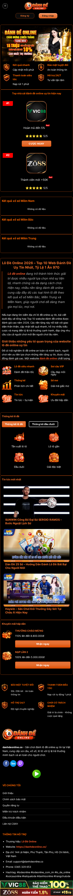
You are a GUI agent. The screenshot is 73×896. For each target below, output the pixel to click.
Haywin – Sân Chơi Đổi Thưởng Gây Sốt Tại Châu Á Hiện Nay (33, 610)
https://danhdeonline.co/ (31, 846)
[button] (5, 6)
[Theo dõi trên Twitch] (20, 763)
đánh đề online (48, 358)
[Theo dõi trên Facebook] (6, 763)
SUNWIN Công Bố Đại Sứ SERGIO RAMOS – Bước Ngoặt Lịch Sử (33, 521)
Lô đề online (16, 273)
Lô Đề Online (29, 841)
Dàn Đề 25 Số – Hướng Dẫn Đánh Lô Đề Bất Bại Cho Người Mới (36, 566)
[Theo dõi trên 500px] (13, 763)
